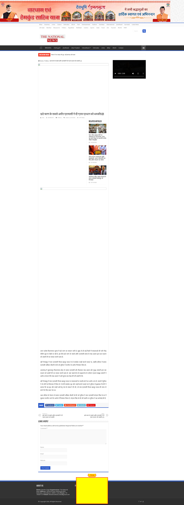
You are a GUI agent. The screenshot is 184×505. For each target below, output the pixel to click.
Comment (43, 428)
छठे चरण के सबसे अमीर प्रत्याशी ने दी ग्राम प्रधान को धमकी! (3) (94, 415)
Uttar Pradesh (75, 48)
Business (47, 24)
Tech (78, 24)
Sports (92, 28)
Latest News (135, 24)
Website (42, 460)
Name (42, 447)
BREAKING (48, 48)
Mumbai (49, 28)
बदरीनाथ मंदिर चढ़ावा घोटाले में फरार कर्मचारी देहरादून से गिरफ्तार (97, 178)
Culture (59, 24)
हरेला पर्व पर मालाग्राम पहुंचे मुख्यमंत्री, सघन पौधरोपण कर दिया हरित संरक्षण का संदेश (97, 158)
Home (41, 47)
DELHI (73, 24)
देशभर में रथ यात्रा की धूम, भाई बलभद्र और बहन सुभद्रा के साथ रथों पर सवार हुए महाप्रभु (73, 54)
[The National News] (52, 37)
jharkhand (119, 24)
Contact (121, 48)
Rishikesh (79, 28)
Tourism (113, 28)
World (120, 28)
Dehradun (66, 24)
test (43, 117)
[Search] (144, 31)
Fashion (94, 24)
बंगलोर (125, 28)
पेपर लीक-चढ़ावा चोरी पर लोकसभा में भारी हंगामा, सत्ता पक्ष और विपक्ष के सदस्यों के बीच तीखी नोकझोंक (97, 137)
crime (53, 24)
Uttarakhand (86, 48)
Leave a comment (70, 117)
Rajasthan (71, 28)
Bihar (40, 24)
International (110, 24)
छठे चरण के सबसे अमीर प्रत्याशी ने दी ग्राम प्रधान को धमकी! (52, 415)
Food (103, 28)
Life (108, 28)
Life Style (41, 28)
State (97, 28)
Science (86, 28)
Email (42, 454)
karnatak (127, 24)
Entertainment (86, 24)
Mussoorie (56, 28)
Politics (64, 28)
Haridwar (101, 24)
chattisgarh (57, 48)
